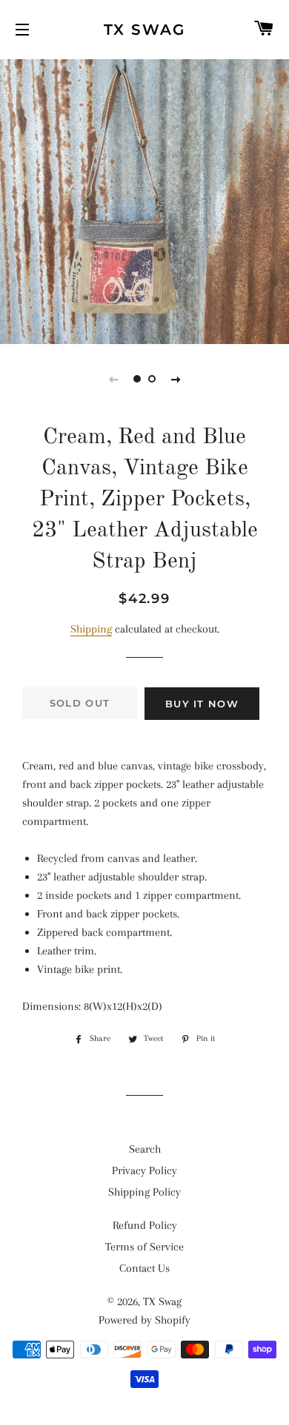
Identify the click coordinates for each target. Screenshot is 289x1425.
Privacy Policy (144, 1170)
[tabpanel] (144, 199)
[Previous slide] (113, 379)
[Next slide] (175, 379)
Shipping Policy (144, 1192)
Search (145, 1149)
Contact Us (144, 1268)
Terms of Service (144, 1246)
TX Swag (144, 29)
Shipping (91, 629)
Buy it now (202, 704)
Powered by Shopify (144, 1320)
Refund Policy (145, 1225)
